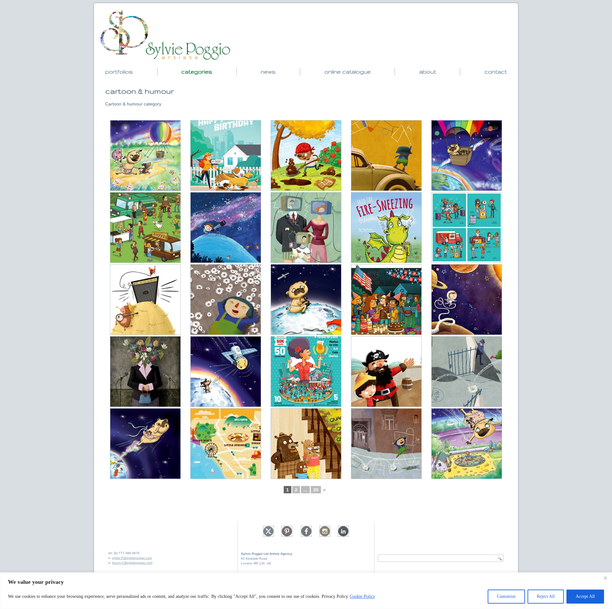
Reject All (546, 596)
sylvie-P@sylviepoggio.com (132, 558)
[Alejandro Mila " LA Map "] (225, 443)
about (427, 72)
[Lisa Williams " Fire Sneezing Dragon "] (386, 227)
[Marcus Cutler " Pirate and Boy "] (386, 371)
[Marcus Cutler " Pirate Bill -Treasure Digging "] (306, 155)
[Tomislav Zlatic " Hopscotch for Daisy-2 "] (225, 299)
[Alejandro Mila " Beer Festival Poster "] (306, 371)
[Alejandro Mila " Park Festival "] (145, 227)
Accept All (585, 596)
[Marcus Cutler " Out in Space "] (466, 299)
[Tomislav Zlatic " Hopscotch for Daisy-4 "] (466, 371)
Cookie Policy (362, 596)
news (268, 72)
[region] (306, 590)
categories (196, 72)
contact (495, 72)
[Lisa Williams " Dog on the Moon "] (225, 371)
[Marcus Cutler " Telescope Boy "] (225, 227)
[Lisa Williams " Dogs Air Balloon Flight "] (466, 155)
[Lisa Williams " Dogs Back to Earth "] (466, 443)
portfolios (119, 72)
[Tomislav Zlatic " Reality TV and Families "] (306, 227)
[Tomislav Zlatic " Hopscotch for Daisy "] (386, 155)
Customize (506, 596)
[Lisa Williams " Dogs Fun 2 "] (145, 155)
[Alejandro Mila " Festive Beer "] (466, 227)
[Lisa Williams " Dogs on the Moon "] (306, 299)
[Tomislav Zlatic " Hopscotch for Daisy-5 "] (386, 443)
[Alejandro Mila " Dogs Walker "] (225, 155)
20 (315, 489)
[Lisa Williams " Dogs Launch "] (145, 443)
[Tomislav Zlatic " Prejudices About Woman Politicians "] (145, 371)
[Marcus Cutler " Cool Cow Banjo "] (145, 299)
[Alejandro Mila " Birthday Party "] (386, 299)
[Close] (605, 578)
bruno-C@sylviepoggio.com (132, 562)
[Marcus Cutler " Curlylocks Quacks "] (306, 443)
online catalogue (347, 72)
